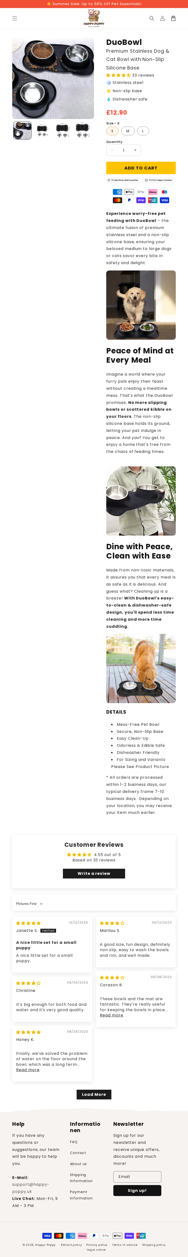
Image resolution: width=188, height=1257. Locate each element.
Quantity (114, 142)
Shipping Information (81, 1177)
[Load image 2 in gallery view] (43, 130)
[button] (14, 18)
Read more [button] (111, 1015)
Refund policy (71, 1245)
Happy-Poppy (45, 1245)
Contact (78, 1152)
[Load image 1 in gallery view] (22, 130)
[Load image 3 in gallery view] (63, 130)
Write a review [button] (94, 873)
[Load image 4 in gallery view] (83, 130)
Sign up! (137, 1190)
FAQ (74, 1141)
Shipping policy (154, 1245)
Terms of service (125, 1245)
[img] (28, 923)
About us (78, 1163)
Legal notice (96, 1250)
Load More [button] (94, 1094)
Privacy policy (96, 1245)
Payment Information (81, 1194)
